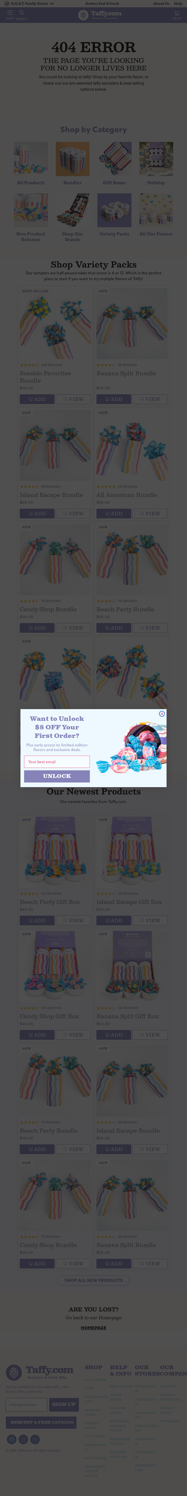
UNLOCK (57, 776)
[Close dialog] (162, 713)
